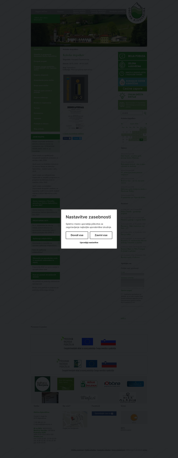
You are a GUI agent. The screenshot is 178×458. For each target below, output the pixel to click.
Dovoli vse (77, 235)
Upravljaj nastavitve (89, 242)
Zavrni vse (101, 235)
